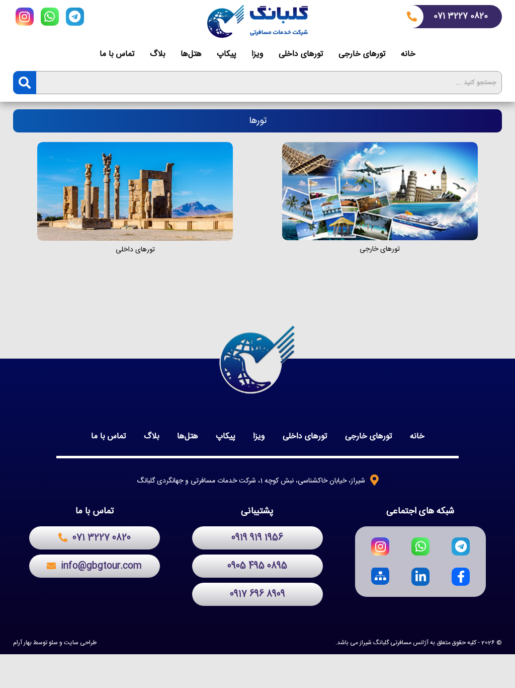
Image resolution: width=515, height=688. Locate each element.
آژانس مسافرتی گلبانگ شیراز (394, 643)
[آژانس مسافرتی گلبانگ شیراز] (257, 21)
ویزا (257, 54)
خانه (408, 54)
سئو (53, 643)
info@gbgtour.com (101, 566)
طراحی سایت (80, 643)
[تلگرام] (75, 18)
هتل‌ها (191, 54)
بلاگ (157, 54)
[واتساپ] (50, 18)
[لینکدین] (420, 577)
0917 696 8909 (257, 594)
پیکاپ (226, 54)
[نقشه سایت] (380, 577)
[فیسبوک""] (461, 577)
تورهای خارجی (362, 54)
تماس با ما (117, 54)
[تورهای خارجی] (380, 191)
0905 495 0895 (257, 566)
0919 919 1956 (257, 537)
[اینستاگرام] (25, 18)
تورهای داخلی (301, 54)
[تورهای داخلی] (135, 191)
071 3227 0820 (461, 16)
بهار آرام (22, 643)
